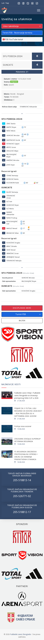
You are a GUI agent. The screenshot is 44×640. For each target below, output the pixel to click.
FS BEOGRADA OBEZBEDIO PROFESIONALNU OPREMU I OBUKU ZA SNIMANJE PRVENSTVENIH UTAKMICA (25, 455)
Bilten (22, 321)
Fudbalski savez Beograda (20, 634)
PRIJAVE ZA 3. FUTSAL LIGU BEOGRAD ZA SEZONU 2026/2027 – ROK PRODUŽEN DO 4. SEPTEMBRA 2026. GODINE (28, 412)
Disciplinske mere (22, 308)
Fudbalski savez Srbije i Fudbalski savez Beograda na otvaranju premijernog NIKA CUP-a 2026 (27, 395)
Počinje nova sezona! (22, 426)
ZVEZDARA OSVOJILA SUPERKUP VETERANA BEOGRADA (27, 440)
